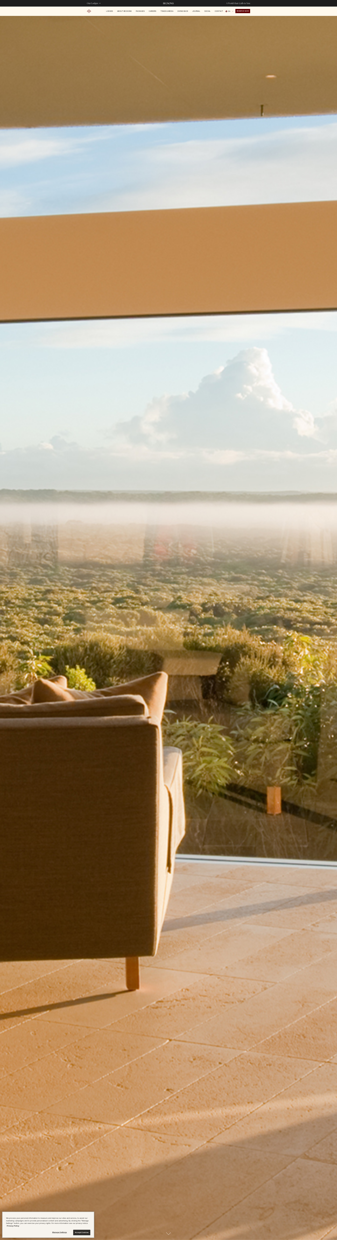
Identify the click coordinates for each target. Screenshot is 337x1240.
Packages (140, 11)
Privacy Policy (13, 1226)
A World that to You (238, 3)
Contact (219, 11)
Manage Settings (59, 1232)
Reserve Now (243, 11)
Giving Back (182, 11)
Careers (152, 11)
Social (207, 11)
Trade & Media (166, 11)
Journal (196, 11)
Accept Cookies (82, 1232)
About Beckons (124, 11)
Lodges (109, 11)
